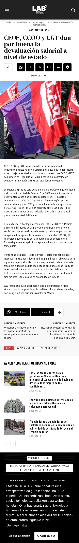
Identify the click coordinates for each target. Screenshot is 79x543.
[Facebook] (30, 67)
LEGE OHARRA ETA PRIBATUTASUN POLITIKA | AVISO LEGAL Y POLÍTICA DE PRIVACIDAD (39, 468)
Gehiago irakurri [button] (18, 525)
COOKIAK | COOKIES (39, 458)
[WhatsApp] (21, 67)
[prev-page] (6, 443)
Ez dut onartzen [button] (19, 535)
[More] (59, 312)
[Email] (49, 67)
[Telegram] (67, 67)
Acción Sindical (20, 23)
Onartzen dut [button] (46, 535)
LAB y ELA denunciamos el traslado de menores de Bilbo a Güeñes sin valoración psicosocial (51, 403)
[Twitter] (39, 67)
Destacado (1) (49, 348)
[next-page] (13, 443)
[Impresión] (58, 67)
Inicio (8, 23)
